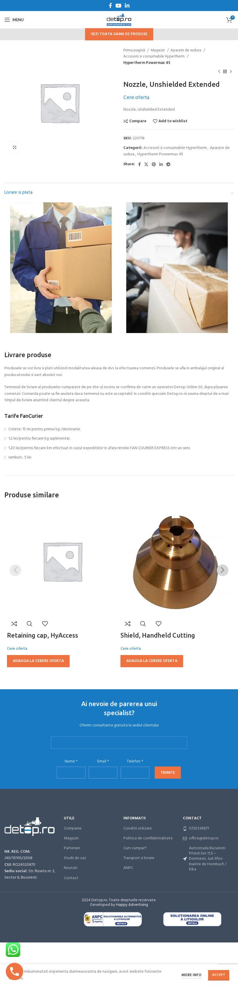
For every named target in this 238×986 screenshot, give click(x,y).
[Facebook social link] (110, 5)
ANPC (128, 868)
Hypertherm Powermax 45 (146, 63)
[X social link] (146, 164)
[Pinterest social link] (154, 164)
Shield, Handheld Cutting (157, 635)
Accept (218, 975)
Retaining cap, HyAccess (42, 635)
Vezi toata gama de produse (119, 34)
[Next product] (231, 72)
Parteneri (72, 848)
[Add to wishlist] (45, 623)
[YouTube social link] (118, 5)
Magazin (158, 50)
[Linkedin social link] (127, 5)
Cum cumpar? (135, 848)
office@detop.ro (204, 838)
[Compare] (14, 623)
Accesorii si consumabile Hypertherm (154, 56)
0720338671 (199, 828)
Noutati (70, 868)
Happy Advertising (132, 905)
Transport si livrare (138, 858)
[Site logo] (118, 20)
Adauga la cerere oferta (38, 661)
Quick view (29, 623)
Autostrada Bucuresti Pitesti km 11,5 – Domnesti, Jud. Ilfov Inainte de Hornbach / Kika (208, 859)
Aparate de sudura (186, 50)
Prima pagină (134, 50)
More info (191, 975)
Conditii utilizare (137, 828)
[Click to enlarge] (14, 147)
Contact (71, 878)
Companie (73, 828)
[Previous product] (219, 72)
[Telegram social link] (168, 164)
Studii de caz (75, 858)
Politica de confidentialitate (148, 838)
